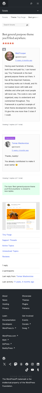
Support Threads (9, 240)
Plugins (25, 304)
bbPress (7, 344)
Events (25, 320)
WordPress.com (10, 336)
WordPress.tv (9, 328)
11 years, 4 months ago (23, 60)
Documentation (9, 320)
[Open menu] (38, 3)
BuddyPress (8, 348)
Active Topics (8, 245)
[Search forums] (27, 25)
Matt (5, 340)
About (4, 296)
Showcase (26, 296)
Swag (25, 328)
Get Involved (27, 316)
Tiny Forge (21, 17)
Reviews (6, 256)
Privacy (5, 308)
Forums (5, 11)
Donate (26, 324)
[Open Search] (31, 3)
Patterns (26, 308)
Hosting (5, 304)
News (4, 300)
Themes (25, 300)
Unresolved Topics (10, 251)
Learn (4, 316)
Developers (7, 324)
